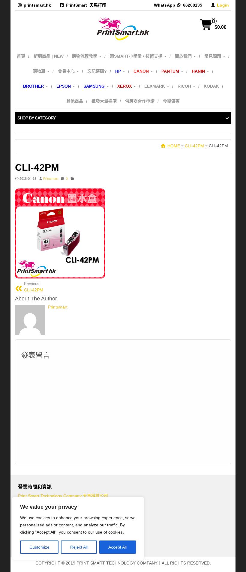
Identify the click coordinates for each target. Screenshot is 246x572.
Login (223, 5)
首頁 (21, 56)
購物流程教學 (85, 56)
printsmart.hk (37, 5)
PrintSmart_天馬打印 (86, 5)
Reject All (79, 547)
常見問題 (213, 56)
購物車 (39, 71)
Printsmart (50, 178)
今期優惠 (171, 101)
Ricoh (185, 86)
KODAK (211, 86)
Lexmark (155, 86)
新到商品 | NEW (49, 56)
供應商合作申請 (139, 101)
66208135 (192, 5)
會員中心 (67, 71)
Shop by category (36, 118)
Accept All (117, 547)
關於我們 (184, 56)
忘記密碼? (97, 71)
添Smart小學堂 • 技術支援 (137, 56)
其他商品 (74, 101)
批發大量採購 (104, 101)
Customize (39, 547)
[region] (78, 528)
